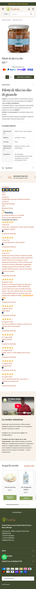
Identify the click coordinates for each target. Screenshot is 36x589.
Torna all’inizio (17, 512)
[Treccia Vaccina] (10, 477)
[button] (33, 9)
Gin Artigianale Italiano (26, 488)
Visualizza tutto (29, 466)
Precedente (6, 220)
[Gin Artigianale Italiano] (26, 477)
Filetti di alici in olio (17, 20)
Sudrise (8, 584)
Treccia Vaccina (10, 487)
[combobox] (18, 14)
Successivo (14, 220)
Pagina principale (6, 20)
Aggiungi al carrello (24, 77)
